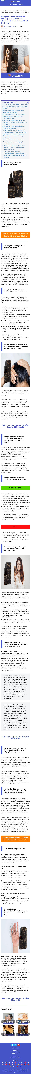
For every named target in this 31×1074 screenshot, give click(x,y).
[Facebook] (12, 1045)
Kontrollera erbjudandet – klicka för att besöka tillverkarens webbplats (15, 839)
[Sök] (28, 1)
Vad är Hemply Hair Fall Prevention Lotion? (15, 104)
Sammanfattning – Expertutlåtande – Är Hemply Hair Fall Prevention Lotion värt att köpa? (15, 155)
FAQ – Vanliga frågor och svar (12, 151)
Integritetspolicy (15, 1060)
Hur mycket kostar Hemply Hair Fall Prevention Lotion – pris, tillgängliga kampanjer (13, 142)
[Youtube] (18, 1045)
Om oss (21, 4)
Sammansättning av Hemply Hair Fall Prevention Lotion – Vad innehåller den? (15, 131)
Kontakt (15, 4)
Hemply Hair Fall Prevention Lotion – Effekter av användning (14, 111)
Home (2, 11)
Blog (9, 4)
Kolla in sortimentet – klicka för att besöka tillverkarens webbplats (15, 235)
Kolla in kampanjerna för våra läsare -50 (15, 738)
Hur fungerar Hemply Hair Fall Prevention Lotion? (15, 107)
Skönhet (7, 11)
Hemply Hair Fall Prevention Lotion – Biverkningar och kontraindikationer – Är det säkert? (15, 122)
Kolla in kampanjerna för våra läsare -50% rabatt (15, 426)
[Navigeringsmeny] (2, 1)
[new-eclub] (15, 1)
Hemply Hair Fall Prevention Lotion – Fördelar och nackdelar (14, 127)
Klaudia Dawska (7, 26)
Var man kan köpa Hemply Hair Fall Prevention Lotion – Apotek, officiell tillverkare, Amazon (14, 147)
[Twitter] (15, 1045)
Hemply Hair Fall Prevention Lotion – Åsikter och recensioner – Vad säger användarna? (14, 136)
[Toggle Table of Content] (26, 102)
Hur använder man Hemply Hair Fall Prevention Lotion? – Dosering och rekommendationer (13, 116)
